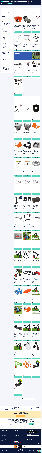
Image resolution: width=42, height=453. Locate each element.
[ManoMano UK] (18, 442)
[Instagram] (31, 439)
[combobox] (36, 10)
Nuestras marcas (16, 435)
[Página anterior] (20, 398)
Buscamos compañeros (4, 439)
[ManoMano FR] (15, 442)
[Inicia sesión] (37, 1)
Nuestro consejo (16, 431)
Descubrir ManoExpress (17, 439)
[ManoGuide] (39, 451)
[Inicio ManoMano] (5, 1)
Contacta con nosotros (4, 435)
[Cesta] (39, 1)
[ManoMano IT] (17, 442)
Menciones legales (15, 450)
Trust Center (29, 450)
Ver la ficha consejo (27, 58)
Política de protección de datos (22, 450)
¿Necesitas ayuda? (3, 434)
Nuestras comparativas (17, 434)
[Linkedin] (27, 439)
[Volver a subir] (39, 443)
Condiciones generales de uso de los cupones (7, 441)
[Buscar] (11, 1)
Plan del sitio (10, 450)
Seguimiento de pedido (4, 431)
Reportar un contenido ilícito (5, 436)
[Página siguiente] (33, 398)
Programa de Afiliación (4, 440)
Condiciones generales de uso (36, 450)
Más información (31, 427)
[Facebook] (29, 439)
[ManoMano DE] (20, 442)
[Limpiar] (26, 1)
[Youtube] (33, 439)
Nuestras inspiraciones (17, 436)
